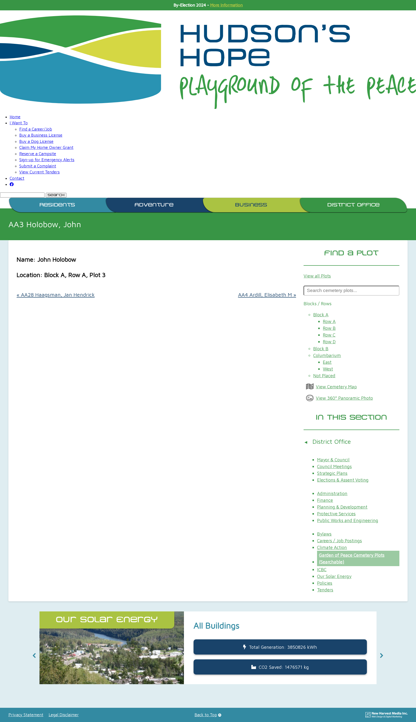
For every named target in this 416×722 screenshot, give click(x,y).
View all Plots (317, 275)
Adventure (154, 205)
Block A (320, 314)
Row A (329, 321)
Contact (17, 178)
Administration (332, 493)
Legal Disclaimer (64, 714)
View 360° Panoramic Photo (344, 398)
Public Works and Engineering (347, 520)
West (328, 368)
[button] (34, 655)
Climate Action (332, 547)
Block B (320, 348)
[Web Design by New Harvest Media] (386, 716)
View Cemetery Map (336, 386)
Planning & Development (342, 507)
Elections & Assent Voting (343, 480)
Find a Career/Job (35, 129)
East (327, 362)
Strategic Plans (332, 473)
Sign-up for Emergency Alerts (46, 159)
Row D (329, 341)
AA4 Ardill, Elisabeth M (267, 294)
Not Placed (324, 375)
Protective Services (336, 513)
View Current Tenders (39, 172)
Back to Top (206, 714)
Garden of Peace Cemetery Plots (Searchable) (351, 558)
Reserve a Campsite (37, 153)
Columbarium (327, 355)
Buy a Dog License (36, 141)
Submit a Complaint (37, 166)
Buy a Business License (40, 135)
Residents (57, 205)
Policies (324, 583)
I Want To (19, 122)
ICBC (321, 569)
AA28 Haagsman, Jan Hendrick (56, 294)
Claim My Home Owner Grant (46, 147)
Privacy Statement (25, 714)
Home (15, 116)
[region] (208, 655)
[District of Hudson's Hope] (208, 62)
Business (251, 205)
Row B (329, 328)
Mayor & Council (333, 459)
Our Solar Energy (334, 576)
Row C (329, 335)
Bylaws (324, 534)
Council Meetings (334, 466)
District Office (353, 205)
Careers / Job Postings (339, 540)
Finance (325, 500)
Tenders (325, 589)
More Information (226, 5)
